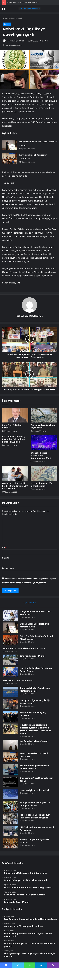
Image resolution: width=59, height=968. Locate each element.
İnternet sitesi (8, 568)
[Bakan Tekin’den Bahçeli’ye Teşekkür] (10, 716)
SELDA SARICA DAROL (15, 41)
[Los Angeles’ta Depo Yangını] (10, 745)
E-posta (6, 558)
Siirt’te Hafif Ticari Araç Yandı (18, 680)
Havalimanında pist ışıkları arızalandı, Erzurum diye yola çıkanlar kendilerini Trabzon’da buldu (35, 729)
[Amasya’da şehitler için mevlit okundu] (10, 843)
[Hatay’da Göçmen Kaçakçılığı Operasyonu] (10, 704)
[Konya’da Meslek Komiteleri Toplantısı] (9, 158)
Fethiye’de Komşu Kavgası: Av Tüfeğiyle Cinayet (35, 804)
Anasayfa (9, 18)
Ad (4, 547)
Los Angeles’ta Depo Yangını (34, 741)
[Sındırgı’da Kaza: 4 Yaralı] (10, 660)
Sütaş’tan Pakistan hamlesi (12, 426)
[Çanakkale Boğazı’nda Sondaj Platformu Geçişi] (10, 692)
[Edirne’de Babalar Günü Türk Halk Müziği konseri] (10, 640)
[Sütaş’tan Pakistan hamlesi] (15, 415)
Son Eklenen (29, 602)
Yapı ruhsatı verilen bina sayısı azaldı (43, 426)
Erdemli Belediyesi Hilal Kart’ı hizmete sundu (34, 625)
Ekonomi (18, 18)
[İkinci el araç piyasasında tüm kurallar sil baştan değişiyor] (10, 818)
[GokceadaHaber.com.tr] (29, 8)
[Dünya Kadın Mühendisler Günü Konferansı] (10, 615)
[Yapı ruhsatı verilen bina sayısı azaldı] (44, 415)
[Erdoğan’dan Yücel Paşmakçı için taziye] (10, 782)
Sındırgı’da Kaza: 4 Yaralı (32, 656)
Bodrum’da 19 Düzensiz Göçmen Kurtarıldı (24, 648)
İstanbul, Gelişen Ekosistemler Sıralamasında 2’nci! (41, 456)
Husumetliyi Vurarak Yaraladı (34, 790)
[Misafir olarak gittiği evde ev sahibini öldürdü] (10, 769)
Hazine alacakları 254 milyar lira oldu (41, 484)
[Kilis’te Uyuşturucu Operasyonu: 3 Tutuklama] (10, 831)
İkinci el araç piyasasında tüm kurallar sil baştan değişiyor (35, 816)
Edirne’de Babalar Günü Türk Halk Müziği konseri (27, 2)
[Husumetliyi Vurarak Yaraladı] (10, 794)
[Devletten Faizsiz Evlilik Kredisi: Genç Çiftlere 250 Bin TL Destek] (15, 473)
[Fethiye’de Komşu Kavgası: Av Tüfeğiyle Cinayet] (10, 806)
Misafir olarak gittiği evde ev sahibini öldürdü (34, 767)
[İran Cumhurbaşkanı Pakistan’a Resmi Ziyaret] (10, 672)
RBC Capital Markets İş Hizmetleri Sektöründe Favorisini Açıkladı (13, 439)
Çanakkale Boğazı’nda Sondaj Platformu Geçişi (35, 689)
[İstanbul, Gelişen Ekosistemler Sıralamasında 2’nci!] (44, 442)
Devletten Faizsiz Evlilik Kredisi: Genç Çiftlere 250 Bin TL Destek (15, 486)
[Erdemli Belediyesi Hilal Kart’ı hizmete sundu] (9, 145)
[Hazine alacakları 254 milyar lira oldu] (44, 473)
